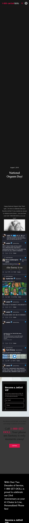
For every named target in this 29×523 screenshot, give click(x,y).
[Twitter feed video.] (14, 356)
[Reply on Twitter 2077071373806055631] (3, 361)
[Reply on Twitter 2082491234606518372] (3, 317)
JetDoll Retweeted (9, 257)
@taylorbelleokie (19, 350)
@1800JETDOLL (16, 243)
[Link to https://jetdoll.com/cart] (26, 3)
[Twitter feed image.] (14, 267)
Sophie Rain (9, 279)
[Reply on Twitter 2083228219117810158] (3, 253)
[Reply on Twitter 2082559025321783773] (3, 297)
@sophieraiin (18, 278)
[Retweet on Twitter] (4, 257)
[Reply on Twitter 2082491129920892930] (3, 343)
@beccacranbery (24, 260)
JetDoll (8, 243)
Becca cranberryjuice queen (11, 261)
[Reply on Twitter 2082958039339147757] (3, 272)
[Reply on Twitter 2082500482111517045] (3, 307)
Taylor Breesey (10, 350)
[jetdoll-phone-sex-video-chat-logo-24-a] (10, 3)
